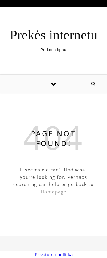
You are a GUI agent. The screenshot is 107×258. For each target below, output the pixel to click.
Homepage (54, 192)
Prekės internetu (53, 35)
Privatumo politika (54, 254)
